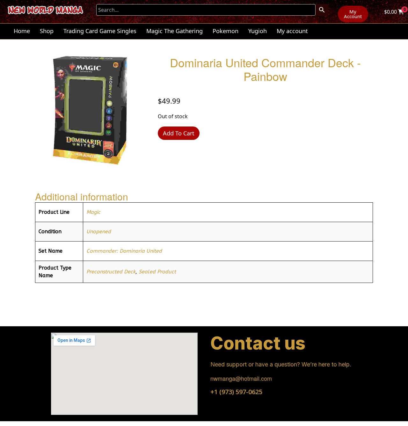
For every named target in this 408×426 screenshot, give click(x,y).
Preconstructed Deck (110, 272)
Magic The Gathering (174, 31)
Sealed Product (157, 272)
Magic (93, 212)
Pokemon (225, 31)
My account (292, 31)
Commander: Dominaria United (124, 251)
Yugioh (257, 31)
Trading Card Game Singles (99, 31)
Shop (47, 31)
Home (22, 31)
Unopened (98, 231)
